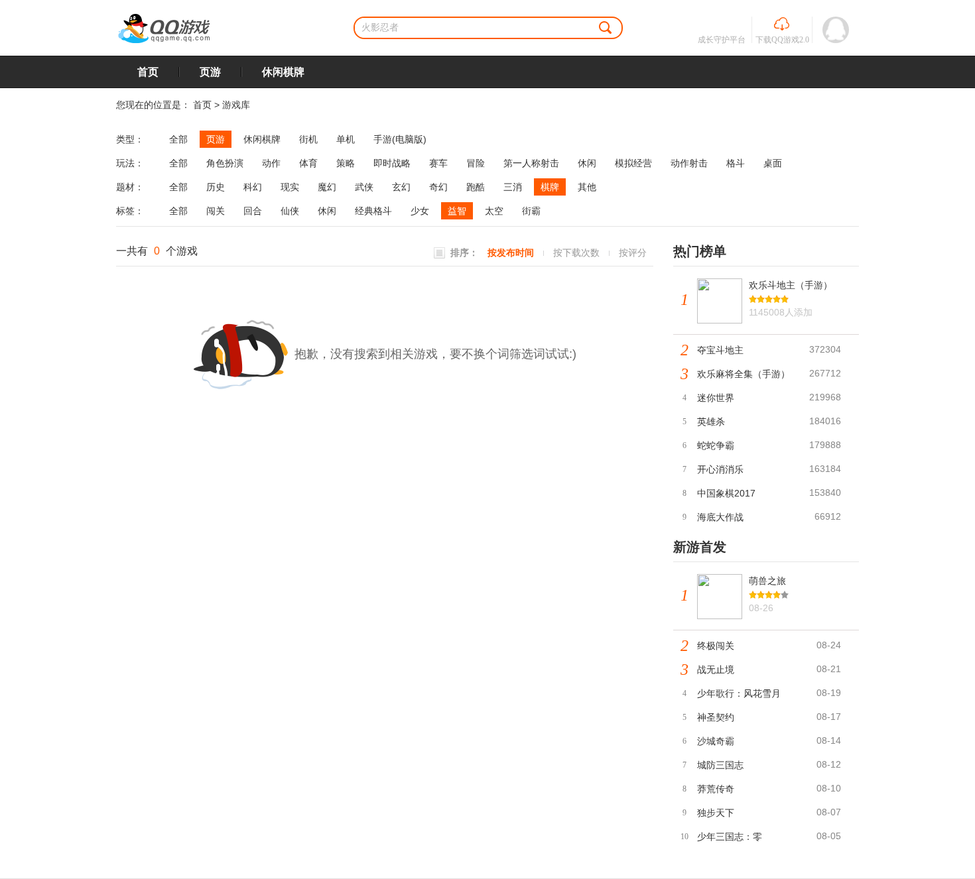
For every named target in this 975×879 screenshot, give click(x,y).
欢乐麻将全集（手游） (743, 374)
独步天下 (715, 812)
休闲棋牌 (283, 72)
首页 (148, 72)
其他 (587, 187)
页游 (210, 72)
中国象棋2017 (726, 493)
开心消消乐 (720, 469)
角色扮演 (224, 163)
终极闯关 (715, 645)
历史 (215, 187)
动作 (271, 163)
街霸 (531, 210)
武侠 (364, 187)
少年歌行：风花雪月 (739, 693)
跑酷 (475, 187)
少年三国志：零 (729, 836)
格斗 (735, 163)
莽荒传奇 (715, 789)
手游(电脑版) (399, 139)
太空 (494, 210)
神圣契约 (715, 717)
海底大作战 (720, 517)
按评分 (633, 252)
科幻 (252, 187)
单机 (345, 139)
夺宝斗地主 (720, 350)
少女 (420, 210)
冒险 (475, 163)
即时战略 (392, 163)
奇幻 (438, 187)
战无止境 (715, 669)
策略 (345, 163)
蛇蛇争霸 (715, 445)
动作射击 (689, 163)
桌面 (772, 163)
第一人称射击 (531, 163)
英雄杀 (711, 421)
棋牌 (550, 187)
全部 (178, 139)
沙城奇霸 (715, 741)
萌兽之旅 (767, 580)
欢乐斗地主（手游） (790, 285)
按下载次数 (576, 252)
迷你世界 (715, 397)
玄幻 (401, 187)
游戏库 (236, 104)
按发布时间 (510, 252)
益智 (457, 210)
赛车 (438, 163)
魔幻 (327, 187)
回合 (252, 210)
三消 (512, 187)
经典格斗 (373, 210)
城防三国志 (720, 765)
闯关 (215, 210)
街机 (308, 139)
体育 (308, 163)
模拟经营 (633, 163)
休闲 (587, 163)
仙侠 (290, 210)
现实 (290, 187)
